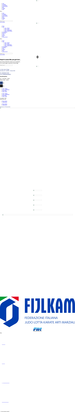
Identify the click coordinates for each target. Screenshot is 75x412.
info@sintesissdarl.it (7, 74)
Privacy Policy (4, 101)
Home (3, 26)
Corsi (3, 3)
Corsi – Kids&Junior (8, 44)
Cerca (1, 20)
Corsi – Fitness (7, 28)
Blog (3, 7)
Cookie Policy (4, 102)
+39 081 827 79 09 (5, 73)
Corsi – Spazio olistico (8, 45)
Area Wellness (4, 5)
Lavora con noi (4, 6)
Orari (3, 9)
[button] (37, 11)
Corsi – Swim (6, 29)
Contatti (3, 8)
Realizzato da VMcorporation (5, 106)
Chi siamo (4, 4)
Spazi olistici (4, 90)
